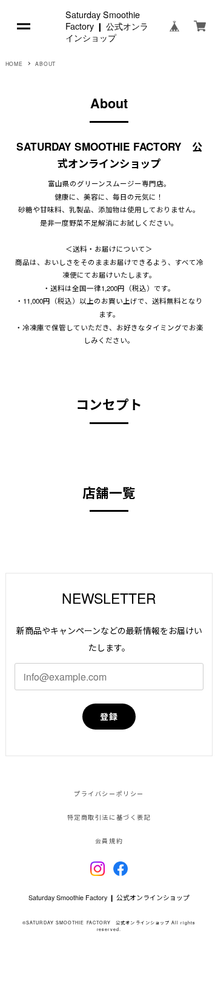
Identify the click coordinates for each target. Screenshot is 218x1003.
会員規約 (109, 841)
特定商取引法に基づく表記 (109, 817)
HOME (14, 63)
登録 (109, 716)
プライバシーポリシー (109, 794)
